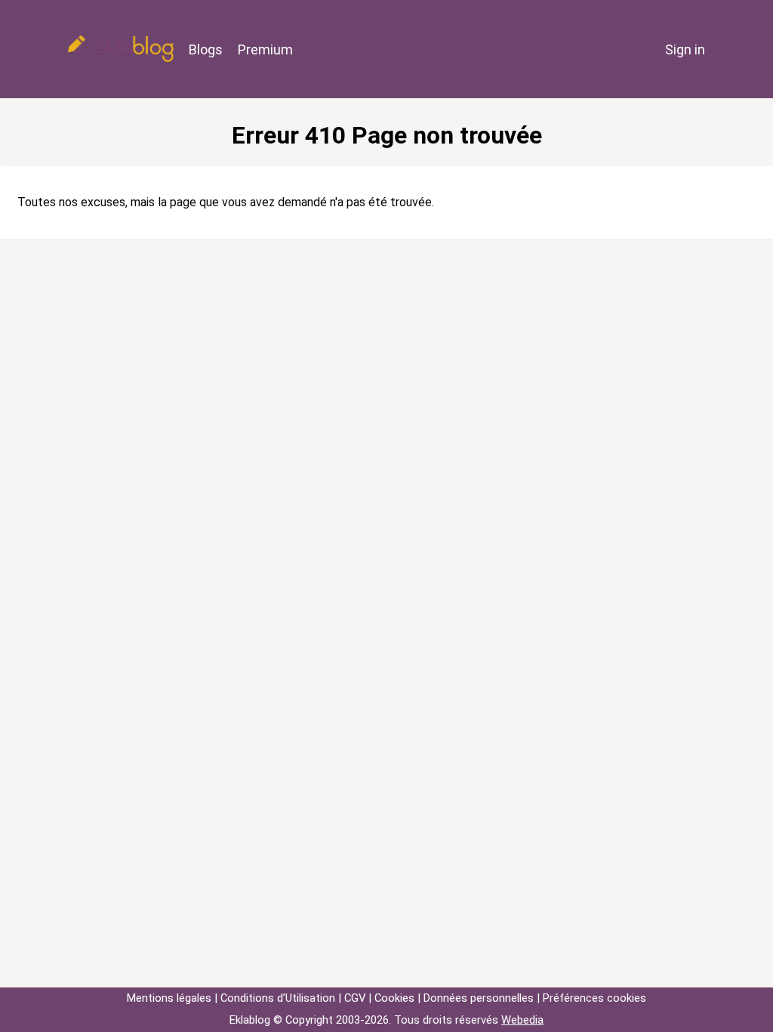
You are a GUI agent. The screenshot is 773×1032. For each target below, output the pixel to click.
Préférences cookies (594, 998)
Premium (265, 49)
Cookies (394, 998)
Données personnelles (478, 998)
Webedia (522, 1020)
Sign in (685, 49)
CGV (354, 998)
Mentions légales (169, 998)
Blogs (206, 49)
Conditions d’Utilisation (277, 998)
